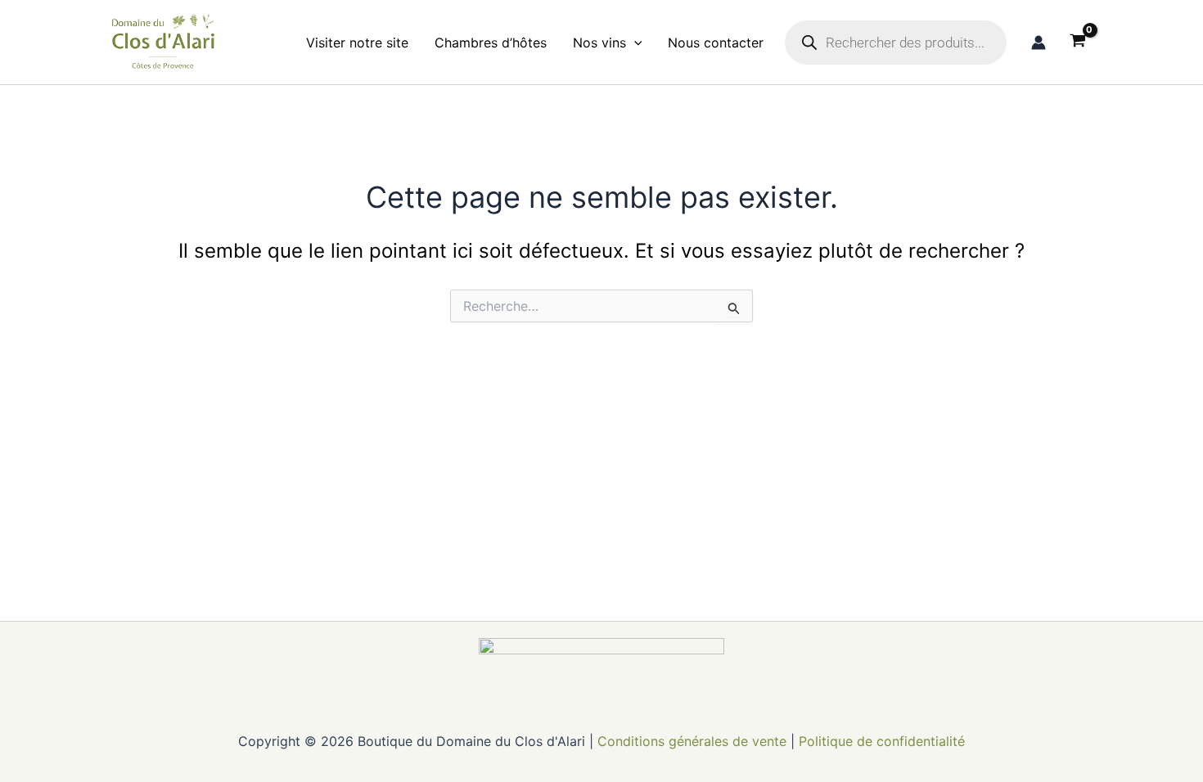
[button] (634, 42)
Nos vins (599, 42)
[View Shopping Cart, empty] (1077, 42)
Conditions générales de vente (691, 741)
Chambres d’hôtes (491, 42)
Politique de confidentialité (882, 741)
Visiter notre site (357, 42)
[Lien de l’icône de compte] (1038, 42)
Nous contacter (716, 42)
